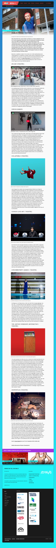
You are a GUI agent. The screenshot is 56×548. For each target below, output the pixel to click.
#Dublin (13, 445)
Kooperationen (6, 502)
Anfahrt (6, 505)
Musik (29, 3)
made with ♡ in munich (49, 538)
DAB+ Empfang (7, 500)
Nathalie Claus (18, 36)
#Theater (21, 445)
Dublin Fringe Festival (26, 58)
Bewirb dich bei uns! (7, 485)
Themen (21, 3)
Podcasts (25, 3)
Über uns (32, 3)
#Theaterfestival (27, 445)
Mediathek (41, 3)
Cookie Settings (7, 540)
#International (17, 445)
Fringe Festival (17, 441)
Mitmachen (37, 3)
